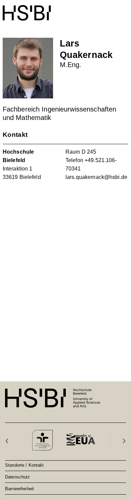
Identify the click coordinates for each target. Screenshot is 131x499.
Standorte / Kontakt (24, 465)
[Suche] (108, 9)
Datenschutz (17, 476)
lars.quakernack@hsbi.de (96, 177)
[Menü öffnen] (124, 9)
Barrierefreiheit (19, 488)
